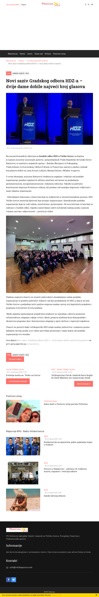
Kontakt (11, 8)
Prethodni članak (18, 381)
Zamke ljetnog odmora (54, 495)
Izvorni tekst (15, 359)
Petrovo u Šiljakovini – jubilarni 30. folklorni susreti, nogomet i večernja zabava (65, 470)
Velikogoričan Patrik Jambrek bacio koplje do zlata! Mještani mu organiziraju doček (72, 376)
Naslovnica (11, 61)
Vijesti (21, 61)
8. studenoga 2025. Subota (37, 61)
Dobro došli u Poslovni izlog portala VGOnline (66, 404)
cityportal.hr (33, 344)
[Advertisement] (49, 32)
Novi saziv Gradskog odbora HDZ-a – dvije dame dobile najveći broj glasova (53, 340)
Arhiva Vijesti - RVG (20, 73)
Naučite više (56, 595)
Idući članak (83, 383)
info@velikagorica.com (21, 567)
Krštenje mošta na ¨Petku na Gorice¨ (23, 375)
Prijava (23, 5)
